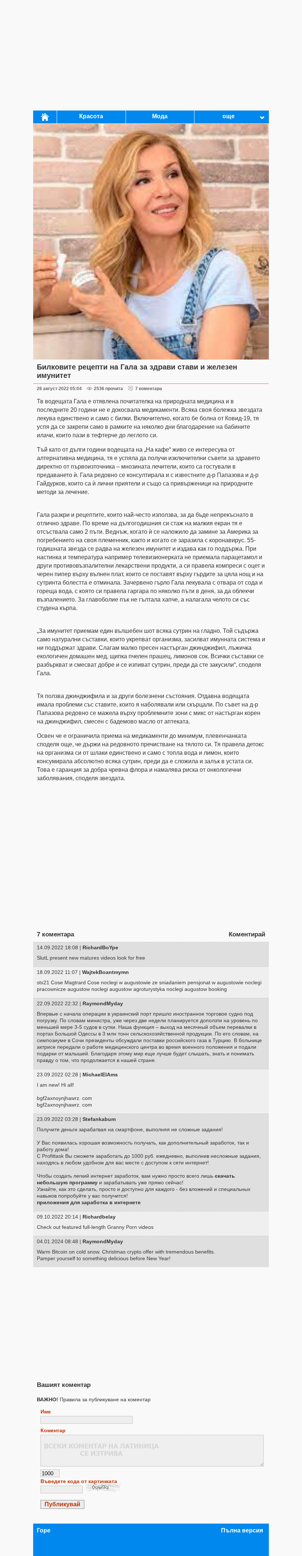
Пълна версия (242, 1530)
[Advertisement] (151, 55)
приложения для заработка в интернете (89, 1202)
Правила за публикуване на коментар (94, 1399)
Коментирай (247, 934)
